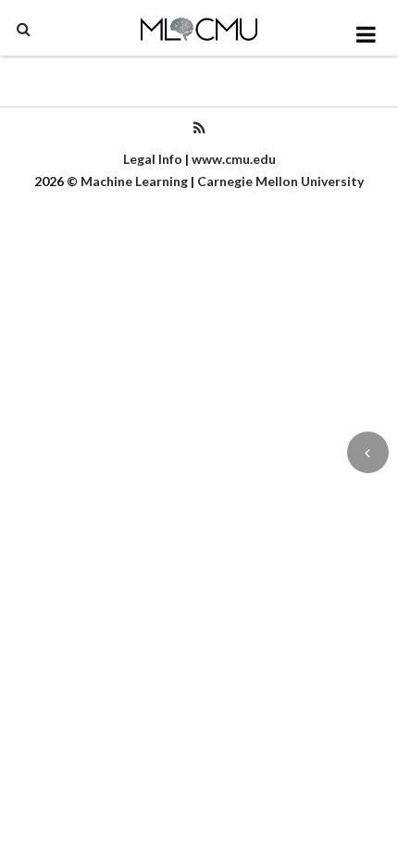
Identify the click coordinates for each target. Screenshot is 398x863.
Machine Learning (134, 181)
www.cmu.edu (234, 159)
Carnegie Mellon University (280, 181)
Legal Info (152, 159)
